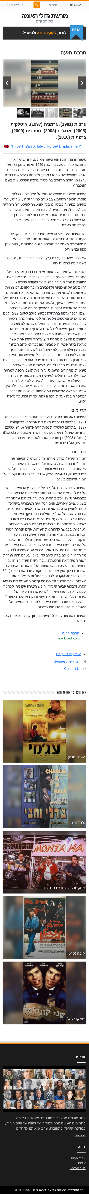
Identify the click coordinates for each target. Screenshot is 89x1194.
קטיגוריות (75, 4)
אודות (82, 1163)
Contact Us (72, 669)
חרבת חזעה (70, 633)
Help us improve (68, 654)
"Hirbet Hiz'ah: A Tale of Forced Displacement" (46, 146)
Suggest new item (67, 661)
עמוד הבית (78, 1158)
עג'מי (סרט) (76, 757)
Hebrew (12, 4)
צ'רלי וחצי (78, 822)
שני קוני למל (76, 1019)
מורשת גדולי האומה (44, 16)
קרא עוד (80, 1135)
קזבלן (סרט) (76, 953)
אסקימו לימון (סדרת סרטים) (64, 888)
